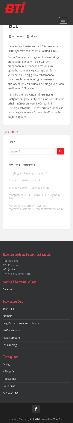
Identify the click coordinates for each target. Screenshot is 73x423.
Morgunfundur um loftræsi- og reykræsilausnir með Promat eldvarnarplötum (36, 207)
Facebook (9, 289)
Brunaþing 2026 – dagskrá (24, 180)
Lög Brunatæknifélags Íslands (21, 323)
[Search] (60, 151)
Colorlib (34, 419)
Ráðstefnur (9, 378)
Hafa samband (12, 337)
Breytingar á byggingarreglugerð (28, 173)
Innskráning (10, 345)
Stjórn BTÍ (9, 308)
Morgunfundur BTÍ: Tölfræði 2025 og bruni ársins (34, 196)
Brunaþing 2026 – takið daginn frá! (29, 187)
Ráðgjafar (9, 371)
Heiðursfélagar (12, 330)
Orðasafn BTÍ (11, 393)
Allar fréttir (11, 131)
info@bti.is (9, 269)
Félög (6, 364)
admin (33, 36)
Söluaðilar (9, 386)
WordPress (58, 419)
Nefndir (7, 316)
